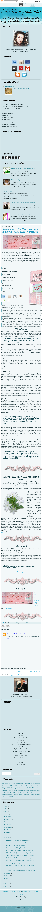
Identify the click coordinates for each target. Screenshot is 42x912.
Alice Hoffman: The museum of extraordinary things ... (20, 850)
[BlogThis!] (4, 626)
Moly (20, 892)
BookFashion (22, 790)
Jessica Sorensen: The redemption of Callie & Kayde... (20, 843)
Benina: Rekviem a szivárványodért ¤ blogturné (18, 840)
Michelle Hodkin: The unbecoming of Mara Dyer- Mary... (21, 870)
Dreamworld (9, 608)
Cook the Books (12, 790)
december (9, 816)
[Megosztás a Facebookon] (9, 626)
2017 (6, 809)
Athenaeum (12, 623)
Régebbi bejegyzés (35, 672)
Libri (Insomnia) (31, 792)
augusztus (9, 827)
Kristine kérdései (7, 191)
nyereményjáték (9, 783)
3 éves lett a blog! (15, 180)
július (8, 830)
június (8, 832)
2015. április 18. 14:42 (19, 634)
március (8, 873)
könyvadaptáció (21, 792)
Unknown (9, 634)
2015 (6, 814)
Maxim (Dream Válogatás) (13, 786)
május (8, 835)
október (8, 822)
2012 (6, 886)
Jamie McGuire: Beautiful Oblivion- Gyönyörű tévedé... (20, 865)
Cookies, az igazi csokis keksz (21, 88)
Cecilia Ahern (22, 623)
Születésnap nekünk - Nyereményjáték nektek (23, 168)
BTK (17, 623)
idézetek (4, 790)
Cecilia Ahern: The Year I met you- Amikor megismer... (20, 858)
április (8, 837)
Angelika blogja (36, 601)
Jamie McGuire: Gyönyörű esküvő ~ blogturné (23, 202)
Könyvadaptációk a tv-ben (26, 794)
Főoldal (20, 672)
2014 (6, 881)
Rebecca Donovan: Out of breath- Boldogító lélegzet (20, 855)
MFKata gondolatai (21, 11)
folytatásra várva (14, 797)
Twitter (36, 892)
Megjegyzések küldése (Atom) (17, 675)
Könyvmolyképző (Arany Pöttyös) (11, 788)
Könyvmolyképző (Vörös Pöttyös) (23, 783)
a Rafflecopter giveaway (21, 572)
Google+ (31, 892)
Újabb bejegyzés (6, 672)
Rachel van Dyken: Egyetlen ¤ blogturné (22, 214)
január (8, 878)
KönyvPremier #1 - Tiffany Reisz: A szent (17, 848)
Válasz (9, 639)
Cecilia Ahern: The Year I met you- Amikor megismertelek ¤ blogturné (20, 230)
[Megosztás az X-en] (7, 626)
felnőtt (28, 623)
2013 (6, 883)
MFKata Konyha (9, 86)
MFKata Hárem (36, 788)
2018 (6, 806)
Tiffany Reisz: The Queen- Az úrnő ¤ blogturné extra (20, 853)
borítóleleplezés (11, 792)
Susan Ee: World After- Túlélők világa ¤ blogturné (19, 868)
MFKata (24, 907)
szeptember (9, 824)
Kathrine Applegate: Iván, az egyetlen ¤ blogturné (19, 863)
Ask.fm (21, 894)
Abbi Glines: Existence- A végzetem (15, 845)
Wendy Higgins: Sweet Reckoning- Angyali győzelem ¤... (21, 860)
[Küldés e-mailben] (2, 626)
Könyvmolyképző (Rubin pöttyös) (30, 786)
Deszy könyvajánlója (37, 595)
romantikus (33, 623)
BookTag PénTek (26, 788)
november (9, 819)
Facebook (15, 892)
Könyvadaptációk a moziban (10, 794)
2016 (6, 811)
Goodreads (25, 892)
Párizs (38, 792)
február (8, 876)
